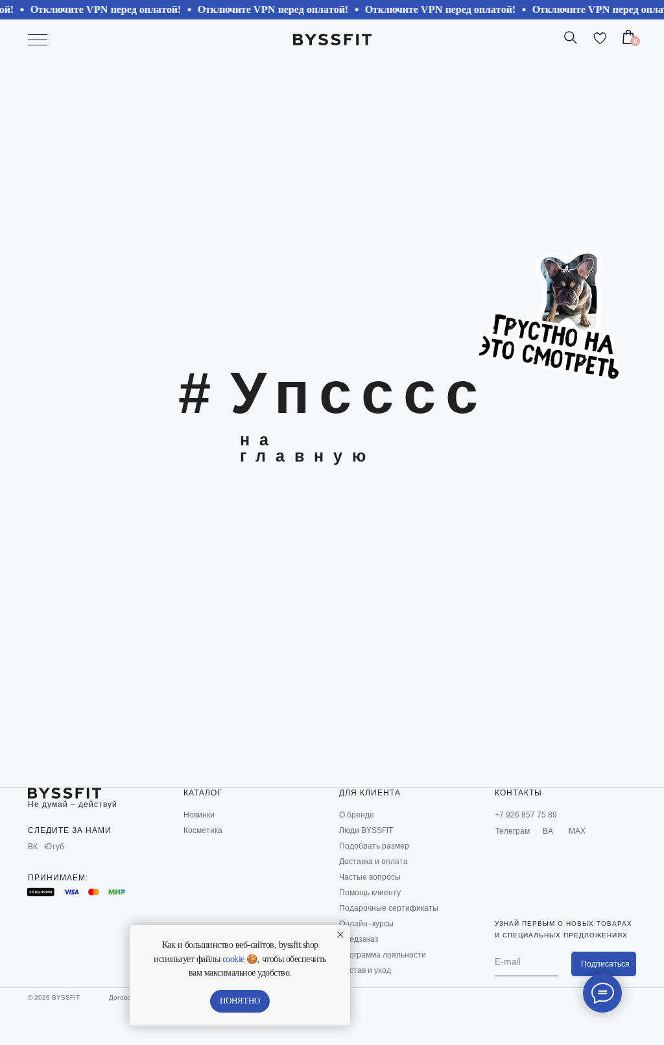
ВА (548, 831)
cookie (233, 959)
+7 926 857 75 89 (526, 814)
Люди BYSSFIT (366, 830)
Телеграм (512, 831)
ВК (33, 846)
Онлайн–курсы (366, 923)
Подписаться (605, 964)
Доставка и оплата (373, 861)
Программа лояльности (382, 954)
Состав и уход (365, 970)
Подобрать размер (374, 846)
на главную (307, 447)
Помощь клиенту (370, 892)
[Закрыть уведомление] (340, 934)
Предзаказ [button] (359, 939)
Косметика (203, 830)
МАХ (577, 831)
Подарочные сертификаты (388, 908)
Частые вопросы (370, 877)
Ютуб (54, 846)
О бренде (356, 814)
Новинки (199, 814)
